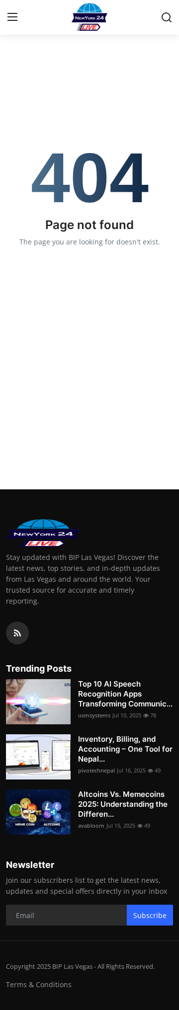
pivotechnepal (96, 770)
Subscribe (150, 915)
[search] (166, 17)
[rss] (17, 633)
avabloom (91, 825)
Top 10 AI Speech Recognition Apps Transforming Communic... (125, 693)
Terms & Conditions (39, 984)
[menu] (12, 17)
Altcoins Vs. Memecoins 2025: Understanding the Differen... (123, 804)
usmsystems (94, 715)
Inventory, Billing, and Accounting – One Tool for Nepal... (125, 749)
